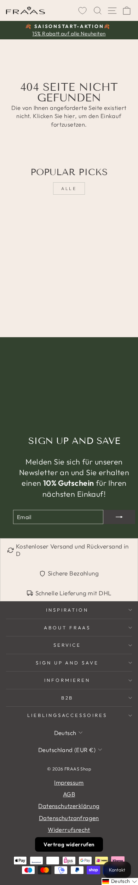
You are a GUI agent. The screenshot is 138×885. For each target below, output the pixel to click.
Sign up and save (67, 663)
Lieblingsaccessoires (67, 715)
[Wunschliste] (82, 10)
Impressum (69, 782)
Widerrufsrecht (69, 829)
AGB (69, 794)
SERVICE (67, 645)
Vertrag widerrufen (69, 844)
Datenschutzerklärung (68, 805)
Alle (68, 188)
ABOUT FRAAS (67, 627)
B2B (67, 698)
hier (69, 115)
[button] (120, 881)
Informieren (67, 680)
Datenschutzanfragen (69, 818)
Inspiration (67, 610)
